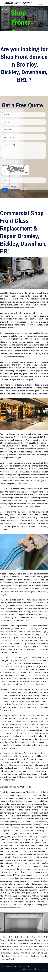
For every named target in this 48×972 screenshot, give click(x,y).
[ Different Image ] (9, 186)
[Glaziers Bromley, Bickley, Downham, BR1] (19, 4)
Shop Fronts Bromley (21, 966)
